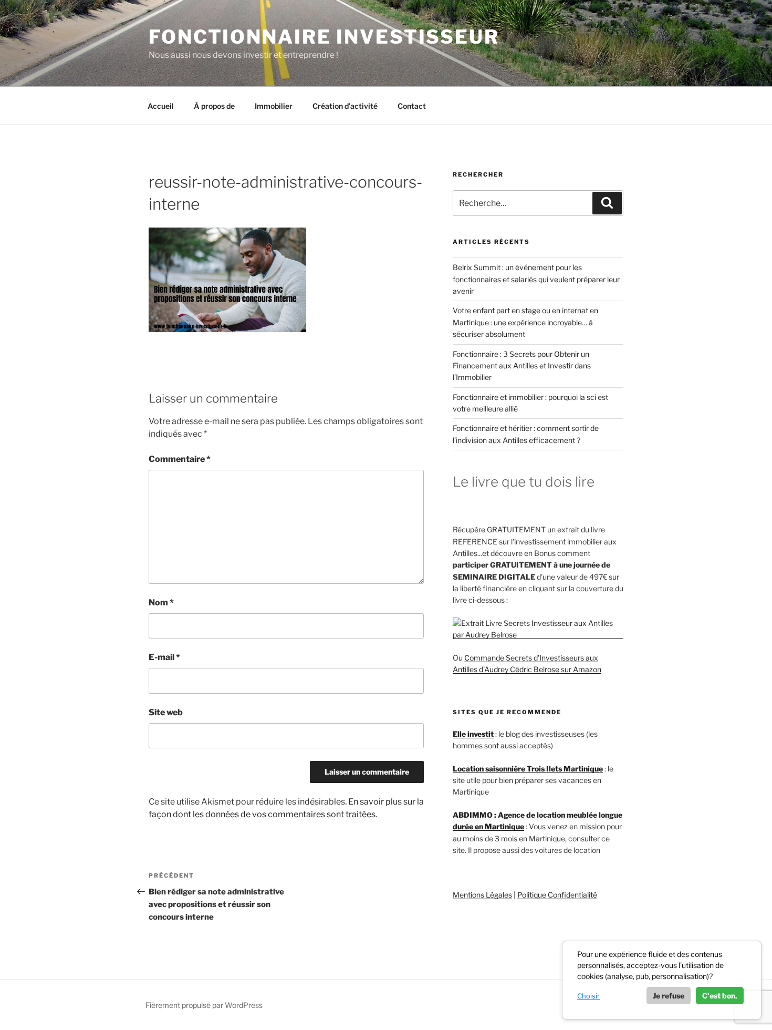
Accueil (161, 105)
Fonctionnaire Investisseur (324, 36)
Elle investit (473, 733)
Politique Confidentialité (557, 894)
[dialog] (661, 980)
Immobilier (274, 105)
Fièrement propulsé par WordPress (204, 1005)
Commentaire (180, 459)
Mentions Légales (482, 894)
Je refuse (668, 995)
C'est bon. (719, 995)
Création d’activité (345, 105)
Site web (166, 712)
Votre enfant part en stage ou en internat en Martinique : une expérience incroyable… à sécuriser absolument (525, 322)
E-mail (164, 657)
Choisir (588, 996)
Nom (161, 602)
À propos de (214, 105)
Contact (412, 105)
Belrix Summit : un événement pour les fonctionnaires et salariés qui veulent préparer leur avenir (536, 279)
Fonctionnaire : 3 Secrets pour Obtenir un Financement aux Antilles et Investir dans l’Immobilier (522, 365)
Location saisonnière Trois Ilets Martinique (528, 768)
